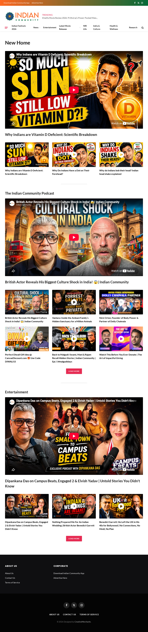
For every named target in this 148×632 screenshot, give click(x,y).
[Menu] (6, 27)
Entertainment (49, 27)
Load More (74, 371)
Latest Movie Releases (65, 27)
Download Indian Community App (16, 3)
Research (133, 27)
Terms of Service (12, 582)
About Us (9, 573)
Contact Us (10, 578)
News (35, 27)
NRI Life (85, 27)
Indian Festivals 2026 (19, 27)
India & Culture (96, 27)
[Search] (142, 27)
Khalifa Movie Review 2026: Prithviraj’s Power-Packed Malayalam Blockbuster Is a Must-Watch (71, 18)
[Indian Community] (22, 16)
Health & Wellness (114, 27)
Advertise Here (37, 3)
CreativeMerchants (83, 622)
